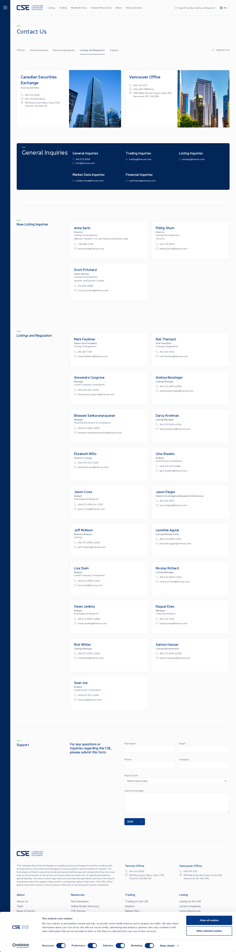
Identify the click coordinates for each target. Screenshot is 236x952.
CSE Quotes (78, 911)
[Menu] (5, 7)
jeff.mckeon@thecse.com (92, 546)
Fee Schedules (80, 901)
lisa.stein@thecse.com (90, 585)
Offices (21, 50)
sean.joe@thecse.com (90, 699)
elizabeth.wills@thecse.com (93, 467)
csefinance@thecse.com (142, 180)
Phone (127, 759)
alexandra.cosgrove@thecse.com (96, 394)
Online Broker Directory (85, 906)
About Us (22, 901)
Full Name (130, 743)
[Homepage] (213, 50)
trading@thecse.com (140, 159)
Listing (51, 7)
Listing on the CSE (190, 901)
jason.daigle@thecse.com (174, 505)
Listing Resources (190, 911)
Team (20, 906)
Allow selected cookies (209, 931)
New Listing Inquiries (64, 50)
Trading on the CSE (136, 901)
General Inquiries (39, 50)
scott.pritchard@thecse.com (93, 290)
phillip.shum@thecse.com (173, 248)
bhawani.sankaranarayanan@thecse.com (100, 432)
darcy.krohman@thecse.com (175, 428)
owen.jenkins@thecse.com (92, 623)
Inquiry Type (131, 775)
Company (184, 759)
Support (114, 50)
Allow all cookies (209, 920)
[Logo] (30, 7)
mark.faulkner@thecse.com (93, 356)
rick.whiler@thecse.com (91, 657)
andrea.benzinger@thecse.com (176, 390)
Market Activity (79, 7)
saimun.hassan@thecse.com (175, 657)
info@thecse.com (85, 163)
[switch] (92, 945)
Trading (63, 7)
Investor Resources (101, 7)
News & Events (134, 7)
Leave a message (134, 790)
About (118, 7)
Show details (167, 945)
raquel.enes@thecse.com (174, 623)
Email (182, 743)
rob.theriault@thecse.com (174, 356)
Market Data (132, 911)
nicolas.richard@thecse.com (175, 581)
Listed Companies (190, 906)
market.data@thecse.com (90, 180)
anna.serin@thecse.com (91, 248)
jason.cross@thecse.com (91, 508)
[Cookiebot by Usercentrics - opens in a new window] (21, 945)
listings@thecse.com (193, 159)
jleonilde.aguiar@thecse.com (175, 543)
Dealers (129, 906)
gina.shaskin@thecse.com (174, 470)
